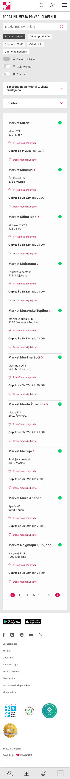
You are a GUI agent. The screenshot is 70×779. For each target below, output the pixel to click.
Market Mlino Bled (21, 217)
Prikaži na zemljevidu (24, 142)
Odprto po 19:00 (14, 44)
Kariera (7, 650)
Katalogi (26, 773)
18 (39, 595)
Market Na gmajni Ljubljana (28, 545)
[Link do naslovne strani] (6, 6)
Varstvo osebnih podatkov (16, 685)
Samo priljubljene (26, 59)
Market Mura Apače (22, 498)
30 (49, 595)
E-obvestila (9, 678)
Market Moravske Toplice (27, 310)
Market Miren (17, 123)
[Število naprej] (57, 595)
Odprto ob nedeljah (16, 51)
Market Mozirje (19, 451)
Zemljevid (21, 74)
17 (34, 595)
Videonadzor (9, 692)
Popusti (43, 773)
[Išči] (42, 5)
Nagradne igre (10, 664)
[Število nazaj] (12, 595)
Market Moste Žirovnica (25, 404)
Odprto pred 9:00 (39, 36)
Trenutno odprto (14, 36)
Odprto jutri (35, 44)
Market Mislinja (19, 170)
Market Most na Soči (23, 357)
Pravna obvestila (12, 671)
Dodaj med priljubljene (25, 159)
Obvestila (8, 657)
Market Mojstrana (21, 264)
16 (28, 595)
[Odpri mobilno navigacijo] (64, 4)
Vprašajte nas (10, 643)
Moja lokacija (23, 66)
